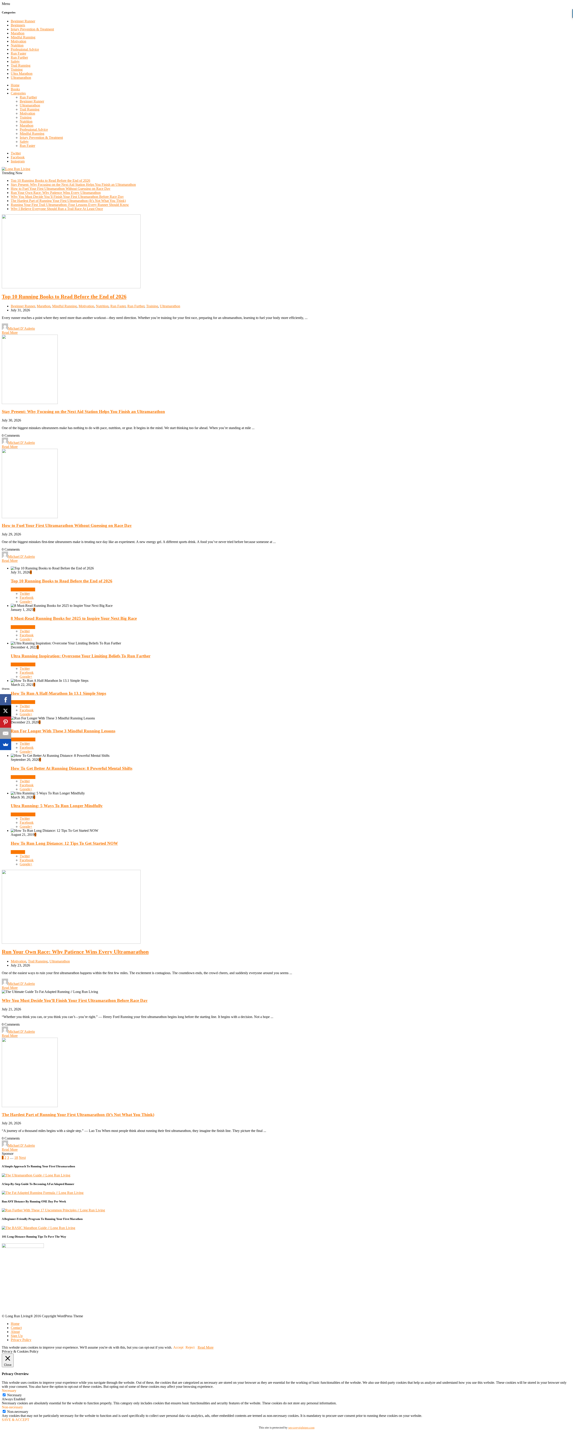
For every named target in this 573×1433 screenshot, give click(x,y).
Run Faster (18, 53)
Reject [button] (190, 1347)
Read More (10, 332)
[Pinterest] (5, 722)
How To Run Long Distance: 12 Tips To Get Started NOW (64, 843)
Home (15, 85)
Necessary (14, 1395)
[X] (5, 710)
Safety (15, 61)
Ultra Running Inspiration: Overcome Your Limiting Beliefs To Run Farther (80, 656)
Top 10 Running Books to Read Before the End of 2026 (50, 180)
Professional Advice (25, 49)
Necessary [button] (9, 1390)
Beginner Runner (23, 21)
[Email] (5, 733)
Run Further (19, 57)
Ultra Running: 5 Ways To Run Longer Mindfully (57, 805)
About (15, 1332)
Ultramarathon (21, 77)
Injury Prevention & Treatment (32, 29)
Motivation (18, 41)
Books (15, 89)
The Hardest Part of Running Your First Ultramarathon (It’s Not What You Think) (68, 201)
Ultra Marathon (21, 73)
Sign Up (17, 1336)
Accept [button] (178, 1347)
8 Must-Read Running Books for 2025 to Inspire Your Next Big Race (74, 618)
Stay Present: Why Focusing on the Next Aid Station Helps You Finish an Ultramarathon (73, 184)
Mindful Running (23, 37)
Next (22, 1157)
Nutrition (17, 45)
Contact (16, 1328)
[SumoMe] (5, 744)
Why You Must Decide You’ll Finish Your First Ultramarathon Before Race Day (67, 197)
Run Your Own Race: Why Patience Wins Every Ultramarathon (56, 193)
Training (17, 69)
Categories (18, 93)
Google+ (26, 601)
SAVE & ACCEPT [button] (15, 1420)
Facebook (18, 157)
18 (16, 1157)
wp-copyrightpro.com (301, 1427)
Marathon (17, 33)
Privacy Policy (21, 1340)
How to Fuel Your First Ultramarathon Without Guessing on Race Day (60, 188)
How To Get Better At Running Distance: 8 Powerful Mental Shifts (71, 768)
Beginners (18, 25)
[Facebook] (5, 699)
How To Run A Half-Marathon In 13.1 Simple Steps (58, 693)
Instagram (18, 161)
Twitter (16, 153)
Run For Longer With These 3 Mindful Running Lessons (63, 731)
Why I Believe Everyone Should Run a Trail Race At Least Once (57, 209)
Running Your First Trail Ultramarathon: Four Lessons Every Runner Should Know (70, 205)
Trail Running (20, 65)
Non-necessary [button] (12, 1407)
